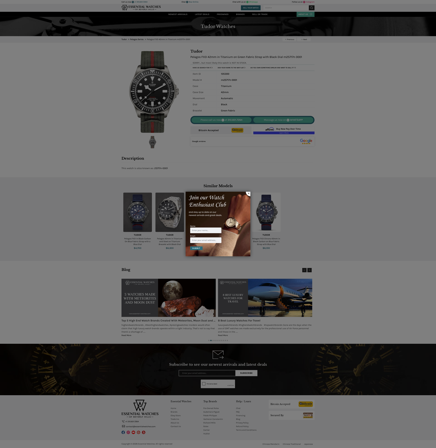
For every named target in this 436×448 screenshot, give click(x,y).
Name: (193, 226)
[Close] (248, 194)
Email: (193, 236)
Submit (196, 248)
